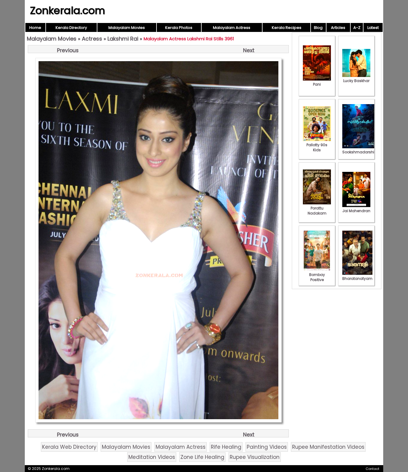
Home (35, 27)
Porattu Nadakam (317, 211)
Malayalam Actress (231, 27)
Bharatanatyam (357, 278)
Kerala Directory (71, 27)
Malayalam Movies (126, 27)
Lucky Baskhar (356, 80)
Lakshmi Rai (123, 38)
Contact (372, 468)
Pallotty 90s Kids (316, 147)
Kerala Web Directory (69, 447)
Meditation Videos (151, 457)
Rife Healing (226, 447)
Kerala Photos (178, 27)
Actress (92, 38)
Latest (373, 27)
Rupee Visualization (255, 457)
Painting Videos (267, 447)
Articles (338, 27)
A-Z (357, 27)
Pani (317, 84)
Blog (318, 27)
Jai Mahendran (356, 210)
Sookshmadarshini (360, 152)
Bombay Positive (317, 277)
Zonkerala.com (67, 10)
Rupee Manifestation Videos (328, 447)
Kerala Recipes (286, 27)
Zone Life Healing (202, 457)
